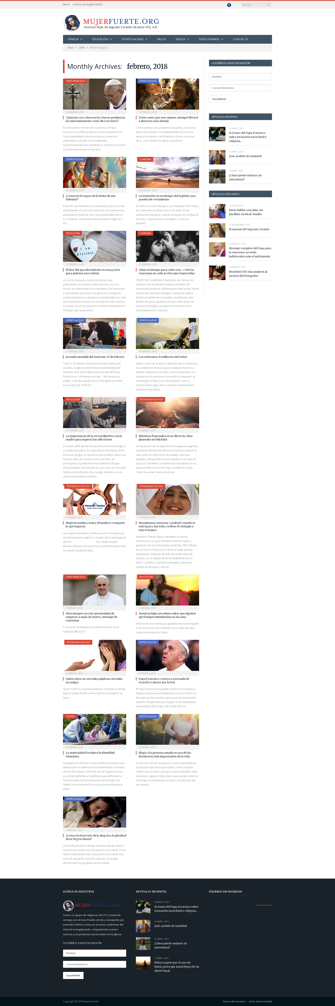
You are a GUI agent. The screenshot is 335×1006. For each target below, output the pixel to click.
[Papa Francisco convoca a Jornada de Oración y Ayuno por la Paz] (167, 656)
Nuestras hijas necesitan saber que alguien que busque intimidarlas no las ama (167, 615)
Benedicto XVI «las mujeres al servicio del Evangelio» (248, 274)
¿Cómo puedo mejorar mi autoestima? (245, 177)
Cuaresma (145, 159)
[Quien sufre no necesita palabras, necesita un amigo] (94, 656)
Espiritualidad (132, 39)
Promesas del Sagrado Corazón (249, 229)
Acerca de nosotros (234, 1001)
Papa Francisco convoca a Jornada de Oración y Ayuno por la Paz (164, 680)
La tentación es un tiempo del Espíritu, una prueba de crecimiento (167, 197)
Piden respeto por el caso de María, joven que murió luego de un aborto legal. (176, 966)
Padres (70, 716)
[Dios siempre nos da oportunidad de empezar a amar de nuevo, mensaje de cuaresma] (94, 591)
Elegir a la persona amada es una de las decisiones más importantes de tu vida (165, 754)
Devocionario (209, 39)
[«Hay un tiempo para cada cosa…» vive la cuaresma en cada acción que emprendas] (167, 247)
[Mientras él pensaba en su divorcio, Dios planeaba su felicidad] (167, 413)
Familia (73, 39)
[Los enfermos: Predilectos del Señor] (167, 334)
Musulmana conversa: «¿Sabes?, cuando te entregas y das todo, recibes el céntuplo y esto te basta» (167, 526)
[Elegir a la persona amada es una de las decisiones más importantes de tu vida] (167, 730)
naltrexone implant (264, 905)
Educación (100, 39)
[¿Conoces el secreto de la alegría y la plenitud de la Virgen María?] (94, 813)
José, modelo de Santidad (245, 156)
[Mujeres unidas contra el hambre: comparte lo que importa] (94, 500)
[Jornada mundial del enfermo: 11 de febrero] (94, 334)
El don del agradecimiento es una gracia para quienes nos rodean (93, 271)
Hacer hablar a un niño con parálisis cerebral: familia (246, 212)
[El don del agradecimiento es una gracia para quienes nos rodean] (94, 247)
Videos (180, 39)
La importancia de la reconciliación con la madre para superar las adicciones (94, 437)
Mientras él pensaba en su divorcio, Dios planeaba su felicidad (166, 437)
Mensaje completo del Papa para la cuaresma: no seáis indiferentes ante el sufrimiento (250, 252)
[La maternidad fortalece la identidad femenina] (94, 730)
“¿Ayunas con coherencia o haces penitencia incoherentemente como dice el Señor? (95, 119)
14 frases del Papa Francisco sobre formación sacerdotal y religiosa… (248, 137)
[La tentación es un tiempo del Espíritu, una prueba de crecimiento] (167, 173)
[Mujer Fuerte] (111, 22)
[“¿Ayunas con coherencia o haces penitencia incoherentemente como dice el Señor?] (94, 95)
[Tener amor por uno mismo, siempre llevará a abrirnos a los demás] (167, 95)
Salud (161, 39)
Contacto (240, 39)
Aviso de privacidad (260, 1001)
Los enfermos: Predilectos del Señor (163, 357)
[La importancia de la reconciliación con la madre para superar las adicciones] (94, 413)
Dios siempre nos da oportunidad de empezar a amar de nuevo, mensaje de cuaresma (91, 617)
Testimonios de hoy (151, 399)
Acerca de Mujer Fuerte (88, 4)
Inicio (66, 4)
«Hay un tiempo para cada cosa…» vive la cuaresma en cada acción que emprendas (166, 271)
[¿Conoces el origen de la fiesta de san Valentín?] (94, 173)
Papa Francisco (75, 81)
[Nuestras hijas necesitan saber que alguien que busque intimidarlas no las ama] (167, 591)
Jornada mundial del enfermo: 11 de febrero (95, 357)
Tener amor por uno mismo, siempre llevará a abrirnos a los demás (168, 119)
